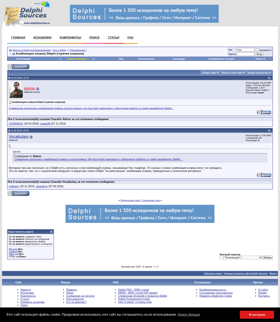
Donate (262, 292)
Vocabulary (19, 136)
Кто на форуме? (76, 302)
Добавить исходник (32, 302)
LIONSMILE (16, 123)
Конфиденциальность (213, 289)
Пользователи (146, 59)
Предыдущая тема (130, 200)
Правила (71, 289)
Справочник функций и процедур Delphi (142, 295)
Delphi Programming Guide (134, 298)
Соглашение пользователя (216, 292)
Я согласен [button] (257, 314)
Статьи (113, 37)
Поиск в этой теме (232, 72)
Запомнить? (265, 50)
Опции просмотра (258, 72)
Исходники (42, 37)
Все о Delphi (59, 50)
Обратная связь (213, 273)
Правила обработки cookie (215, 295)
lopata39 (45, 123)
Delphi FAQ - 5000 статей (133, 289)
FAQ (130, 37)
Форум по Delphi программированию (32, 50)
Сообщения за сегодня (221, 59)
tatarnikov (42, 186)
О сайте (263, 289)
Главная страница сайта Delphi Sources (246, 273)
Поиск (94, 37)
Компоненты (70, 37)
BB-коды (13, 249)
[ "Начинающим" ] (77, 50)
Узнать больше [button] (189, 314)
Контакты (264, 295)
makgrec (14, 186)
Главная (18, 37)
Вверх (273, 273)
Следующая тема (151, 200)
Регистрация (24, 59)
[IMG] (11, 254)
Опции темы (209, 72)
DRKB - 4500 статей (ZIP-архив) (137, 292)
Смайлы (13, 251)
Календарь (179, 59)
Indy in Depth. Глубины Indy (135, 302)
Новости (25, 289)
